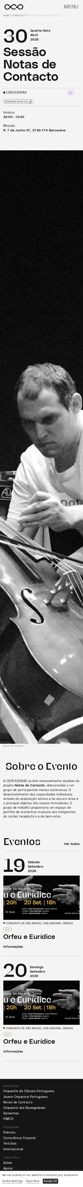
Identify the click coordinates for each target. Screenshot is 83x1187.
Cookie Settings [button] (12, 1181)
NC (70, 93)
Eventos (18, 16)
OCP (7, 929)
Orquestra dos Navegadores (24, 1108)
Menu (71, 6)
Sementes (11, 1113)
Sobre (7, 1163)
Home (6, 16)
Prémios (9, 1132)
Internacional (13, 1149)
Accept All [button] (50, 1181)
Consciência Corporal (19, 1138)
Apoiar (8, 1168)
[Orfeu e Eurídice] (41, 903)
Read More (32, 1181)
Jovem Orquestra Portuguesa (25, 1097)
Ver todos (72, 844)
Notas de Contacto (18, 1102)
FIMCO (8, 1119)
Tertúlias (10, 1143)
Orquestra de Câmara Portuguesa (28, 1091)
